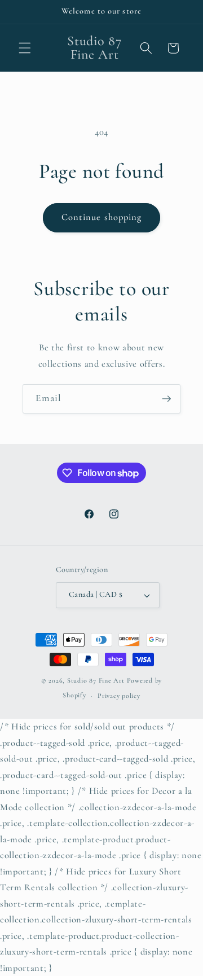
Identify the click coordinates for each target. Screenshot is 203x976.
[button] (24, 47)
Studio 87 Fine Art (96, 680)
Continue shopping (101, 217)
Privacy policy (119, 696)
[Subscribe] (166, 399)
